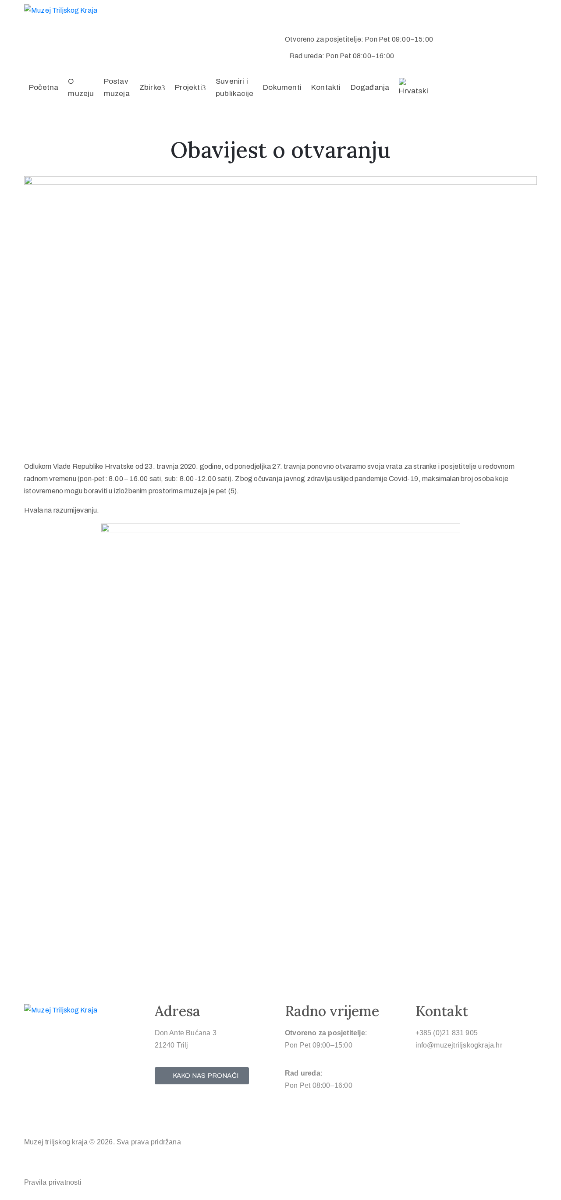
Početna (43, 87)
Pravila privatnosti (53, 1182)
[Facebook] (32, 1115)
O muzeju (81, 87)
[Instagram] (49, 1115)
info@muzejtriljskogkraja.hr (458, 1045)
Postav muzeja (117, 87)
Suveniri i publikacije (234, 87)
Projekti (188, 87)
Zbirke (150, 87)
